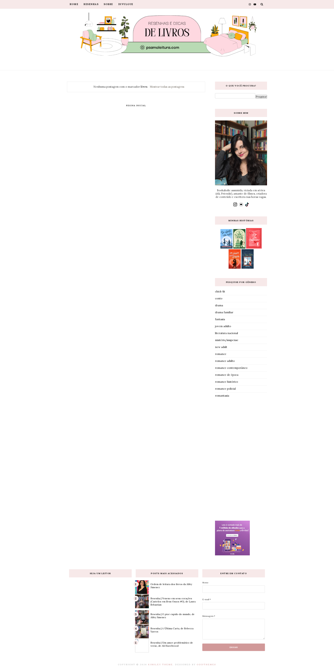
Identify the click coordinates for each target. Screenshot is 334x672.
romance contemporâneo (231, 367)
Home (74, 4)
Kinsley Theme (160, 664)
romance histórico (226, 381)
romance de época (226, 374)
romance (220, 354)
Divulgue (125, 4)
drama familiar (224, 312)
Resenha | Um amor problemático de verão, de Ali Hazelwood (171, 644)
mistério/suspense (226, 340)
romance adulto (225, 361)
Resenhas (91, 4)
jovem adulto (223, 326)
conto (218, 298)
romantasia (222, 395)
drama (219, 305)
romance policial (225, 388)
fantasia (220, 319)
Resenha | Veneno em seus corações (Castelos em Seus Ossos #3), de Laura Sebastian (173, 601)
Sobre (108, 4)
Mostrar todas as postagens (167, 86)
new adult (221, 347)
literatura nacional (226, 333)
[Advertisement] (241, 460)
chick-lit (220, 291)
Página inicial (136, 105)
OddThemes (206, 664)
